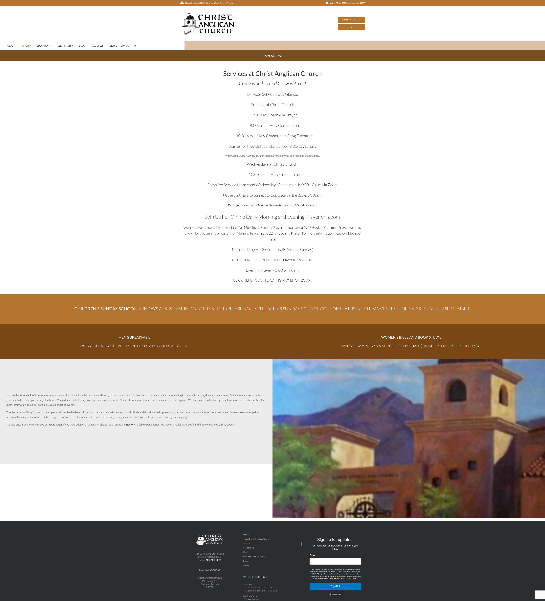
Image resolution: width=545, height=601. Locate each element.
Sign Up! (335, 586)
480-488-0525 (213, 560)
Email (312, 555)
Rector (130, 424)
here (272, 239)
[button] (135, 45)
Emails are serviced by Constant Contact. (343, 578)
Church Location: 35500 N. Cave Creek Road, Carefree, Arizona (209, 3)
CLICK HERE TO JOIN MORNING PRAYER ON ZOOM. (272, 260)
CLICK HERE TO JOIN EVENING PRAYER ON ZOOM (272, 280)
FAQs (52, 424)
